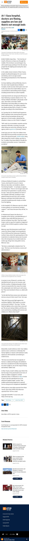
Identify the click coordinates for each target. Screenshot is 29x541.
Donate (24, 2)
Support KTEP (6, 516)
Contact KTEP (6, 522)
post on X (13, 129)
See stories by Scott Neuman (9, 429)
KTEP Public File (6, 519)
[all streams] (27, 539)
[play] (2, 539)
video (20, 376)
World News (8, 400)
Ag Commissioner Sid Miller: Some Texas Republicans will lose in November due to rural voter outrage (18, 488)
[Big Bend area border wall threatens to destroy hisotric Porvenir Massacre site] (7, 471)
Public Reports (6, 525)
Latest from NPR (19, 400)
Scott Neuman (5, 421)
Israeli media (20, 136)
